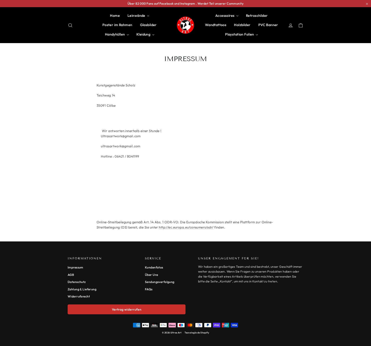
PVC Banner (268, 25)
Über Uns (151, 275)
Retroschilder (257, 15)
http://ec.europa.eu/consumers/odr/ (186, 227)
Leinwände (137, 15)
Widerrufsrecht (79, 296)
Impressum (75, 267)
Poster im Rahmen (117, 25)
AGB (71, 275)
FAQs (149, 289)
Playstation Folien (240, 34)
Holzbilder (242, 25)
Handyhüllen (115, 34)
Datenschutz (77, 282)
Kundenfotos (154, 267)
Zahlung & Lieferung (82, 289)
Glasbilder (148, 25)
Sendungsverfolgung (159, 282)
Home (115, 15)
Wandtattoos (215, 25)
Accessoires (225, 15)
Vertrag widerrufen (126, 309)
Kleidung (143, 34)
